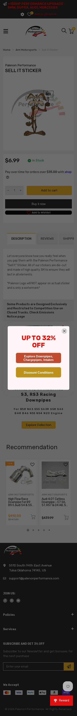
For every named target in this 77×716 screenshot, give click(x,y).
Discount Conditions (38, 372)
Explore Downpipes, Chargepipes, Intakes (38, 358)
